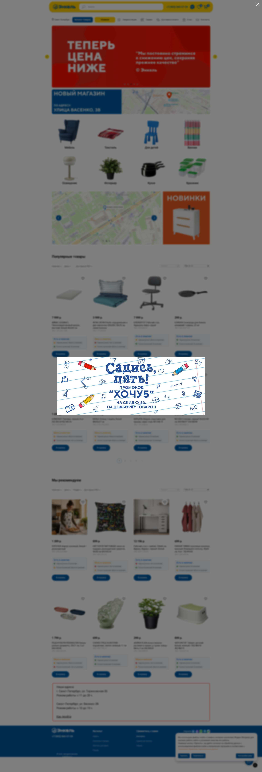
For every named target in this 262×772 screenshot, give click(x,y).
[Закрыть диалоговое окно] (258, 4)
